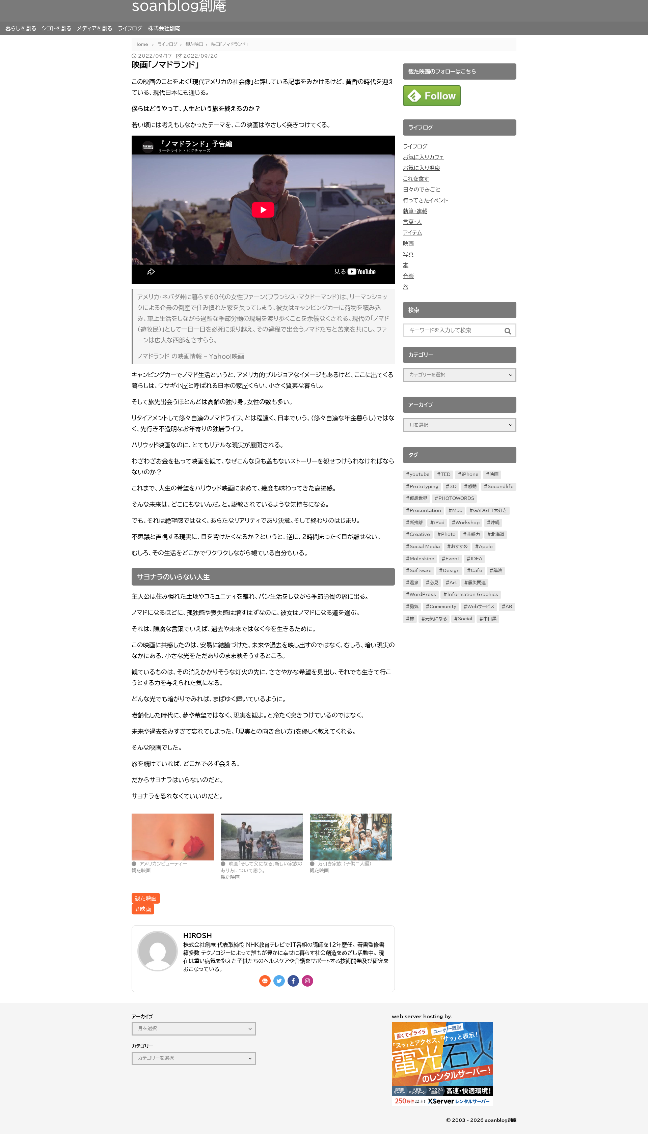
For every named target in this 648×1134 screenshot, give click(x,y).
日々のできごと (421, 189)
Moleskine (422, 559)
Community (443, 606)
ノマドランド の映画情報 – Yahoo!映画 (190, 356)
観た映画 (146, 898)
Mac (457, 510)
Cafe (476, 570)
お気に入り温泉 (421, 168)
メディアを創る (94, 28)
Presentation (425, 510)
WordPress (423, 594)
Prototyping (424, 486)
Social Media (425, 546)
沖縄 (495, 522)
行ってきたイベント (425, 200)
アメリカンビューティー (163, 863)
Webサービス (480, 606)
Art (453, 582)
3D (453, 486)
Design (451, 570)
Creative (420, 534)
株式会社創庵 (164, 28)
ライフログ (130, 28)
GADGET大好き (490, 510)
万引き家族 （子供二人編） (345, 863)
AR (509, 606)
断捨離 (416, 522)
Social (465, 619)
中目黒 (489, 619)
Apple (486, 546)
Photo (448, 534)
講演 (497, 570)
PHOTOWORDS (456, 498)
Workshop (468, 522)
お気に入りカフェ (423, 157)
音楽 (408, 276)
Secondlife (501, 486)
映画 (408, 243)
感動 (472, 486)
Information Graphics (472, 594)
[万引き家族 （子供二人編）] (351, 837)
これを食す (416, 178)
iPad (439, 522)
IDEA (476, 559)
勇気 (414, 606)
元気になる (436, 619)
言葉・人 (412, 222)
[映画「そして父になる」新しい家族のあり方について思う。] (262, 837)
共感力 (473, 534)
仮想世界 (418, 498)
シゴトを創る (57, 28)
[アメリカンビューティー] (173, 837)
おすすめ (459, 546)
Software (421, 570)
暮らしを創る (20, 28)
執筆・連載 (415, 211)
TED (446, 474)
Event (452, 559)
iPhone (470, 474)
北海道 (497, 534)
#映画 (143, 909)
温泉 (414, 582)
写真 (408, 254)
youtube (420, 474)
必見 (434, 582)
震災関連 (477, 582)
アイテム (412, 232)
